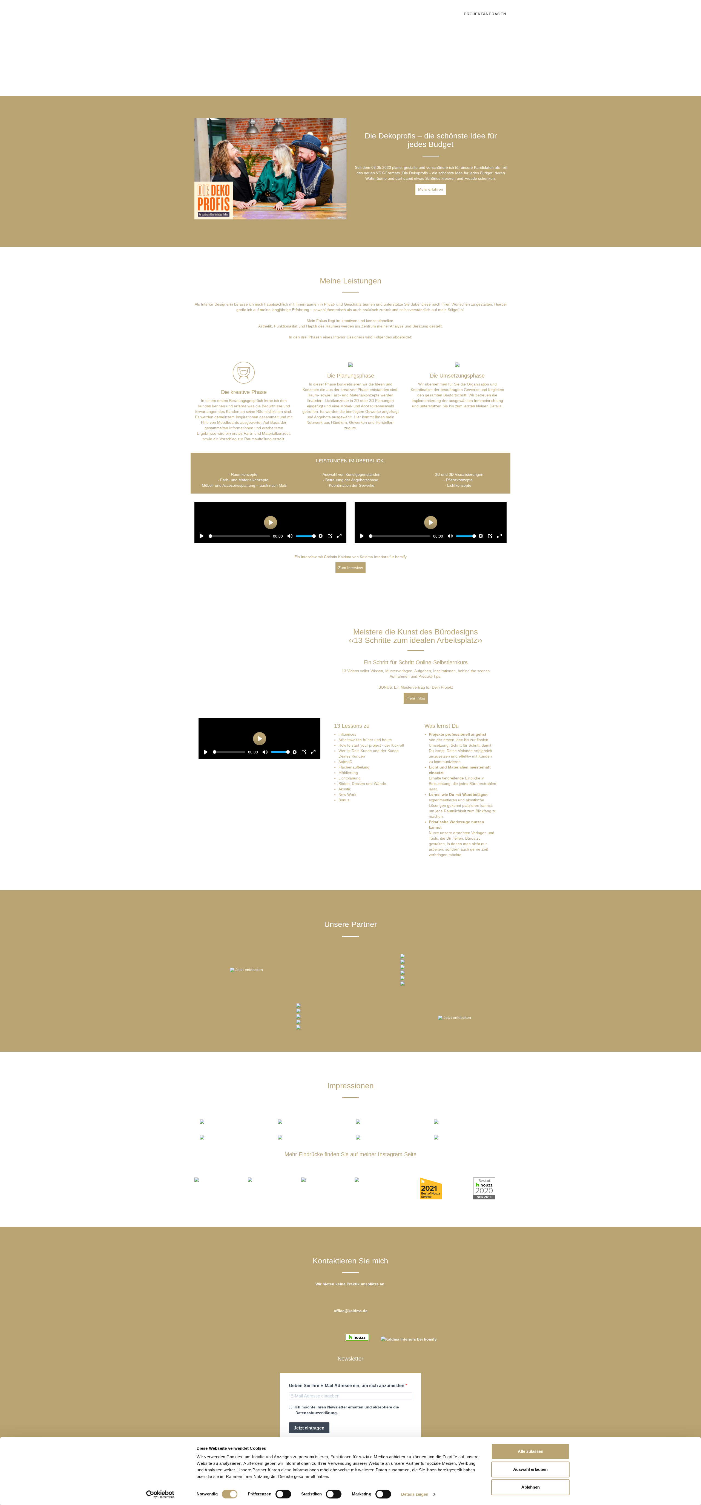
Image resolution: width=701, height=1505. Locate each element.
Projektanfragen (485, 14)
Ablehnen (530, 1487)
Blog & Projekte (383, 13)
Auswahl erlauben (530, 1469)
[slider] (239, 536)
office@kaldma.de (350, 1311)
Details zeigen (414, 1494)
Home (245, 13)
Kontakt (346, 13)
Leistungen (273, 13)
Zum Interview (350, 568)
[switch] (283, 1494)
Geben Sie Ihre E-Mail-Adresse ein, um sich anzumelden (347, 1385)
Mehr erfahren (430, 189)
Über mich (423, 13)
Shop (449, 13)
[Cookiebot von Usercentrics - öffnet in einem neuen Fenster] (160, 1494)
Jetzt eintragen (309, 1428)
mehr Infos (415, 698)
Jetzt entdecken (249, 969)
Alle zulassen (530, 1451)
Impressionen (311, 13)
